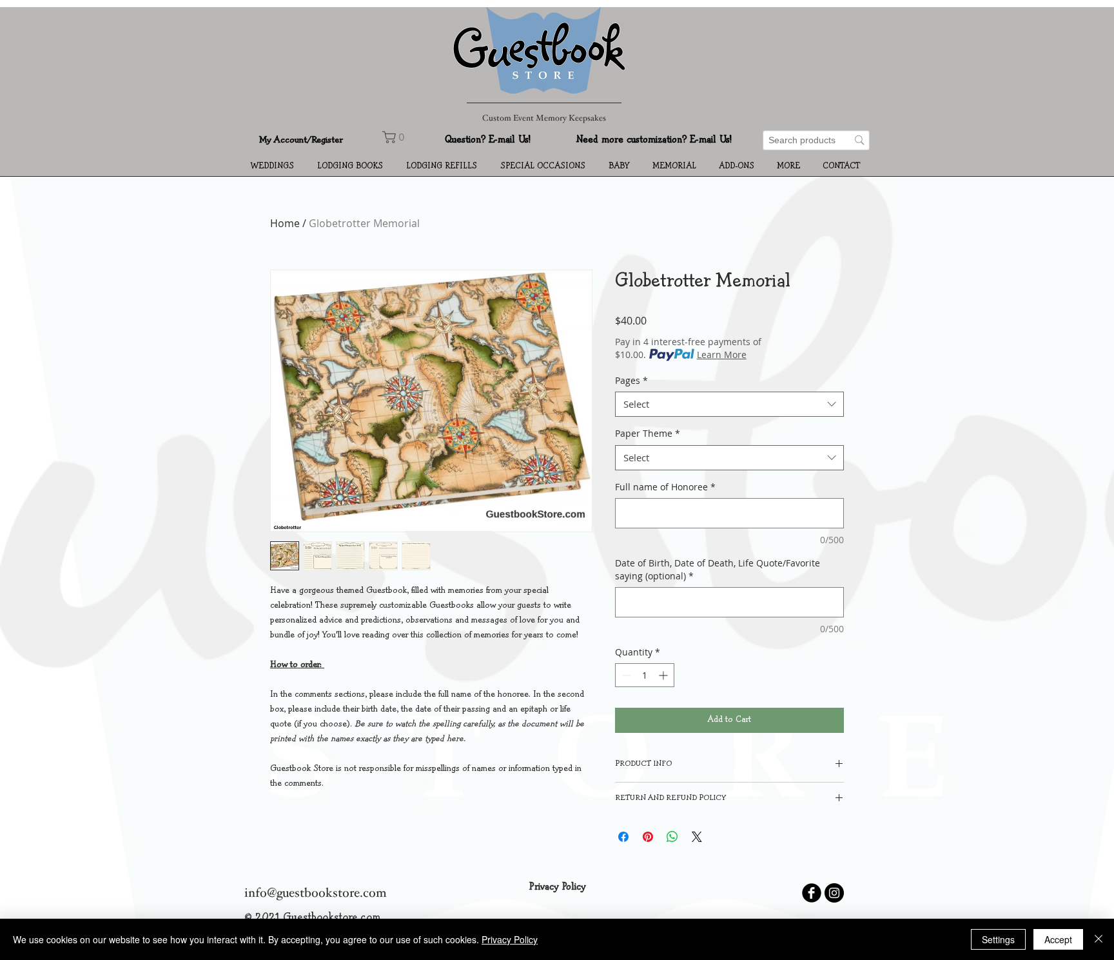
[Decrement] (625, 675)
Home (285, 223)
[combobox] (729, 404)
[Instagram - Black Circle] (834, 893)
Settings (998, 939)
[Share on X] (697, 837)
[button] (274, 166)
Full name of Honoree (665, 487)
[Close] (1098, 939)
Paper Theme (647, 433)
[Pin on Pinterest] (648, 837)
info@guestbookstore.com (315, 894)
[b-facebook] (811, 893)
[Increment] (664, 675)
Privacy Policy (510, 939)
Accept (1058, 939)
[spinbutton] (644, 675)
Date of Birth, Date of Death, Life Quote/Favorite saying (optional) (717, 569)
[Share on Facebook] (623, 837)
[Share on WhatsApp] (672, 837)
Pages (631, 380)
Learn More (722, 354)
